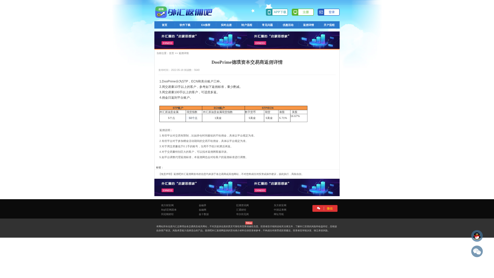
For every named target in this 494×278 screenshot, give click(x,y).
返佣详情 (308, 24)
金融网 (202, 209)
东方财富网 (280, 205)
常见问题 (267, 24)
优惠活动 (288, 24)
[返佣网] (184, 12)
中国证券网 (280, 209)
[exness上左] (200, 39)
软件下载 (185, 24)
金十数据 (204, 214)
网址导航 (279, 214)
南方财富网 (167, 205)
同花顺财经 (167, 214)
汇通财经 (241, 209)
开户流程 (329, 24)
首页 (164, 24)
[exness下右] (293, 187)
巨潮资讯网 (242, 205)
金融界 (202, 205)
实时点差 (226, 24)
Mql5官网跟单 (169, 209)
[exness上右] (293, 39)
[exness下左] (200, 187)
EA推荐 (205, 24)
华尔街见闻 (242, 214)
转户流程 (246, 24)
